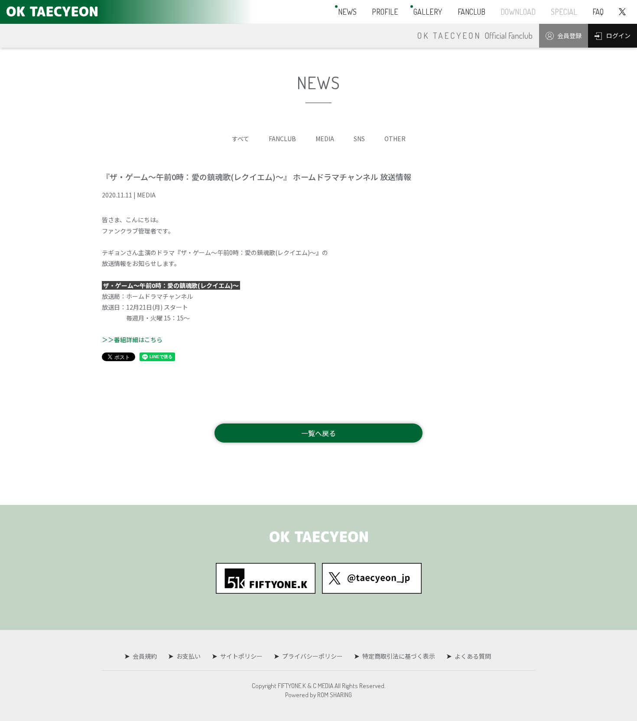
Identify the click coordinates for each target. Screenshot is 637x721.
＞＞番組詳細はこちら (132, 339)
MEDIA (324, 138)
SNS (359, 138)
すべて (240, 138)
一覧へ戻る (318, 433)
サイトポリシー (241, 656)
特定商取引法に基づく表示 (398, 656)
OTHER (395, 138)
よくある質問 (473, 656)
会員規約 (145, 656)
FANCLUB (282, 138)
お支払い (188, 656)
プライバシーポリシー (312, 656)
